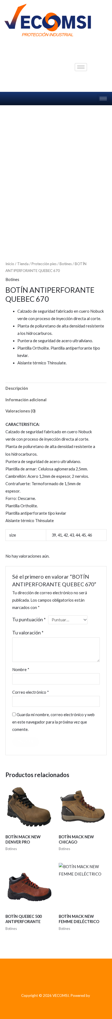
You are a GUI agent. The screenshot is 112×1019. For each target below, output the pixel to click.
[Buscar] (99, 72)
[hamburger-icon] (81, 67)
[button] (97, 50)
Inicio (9, 264)
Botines (66, 264)
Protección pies (44, 264)
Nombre (20, 669)
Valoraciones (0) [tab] (20, 411)
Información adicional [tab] (25, 399)
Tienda (23, 264)
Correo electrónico (30, 692)
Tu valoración (27, 633)
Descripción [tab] (16, 388)
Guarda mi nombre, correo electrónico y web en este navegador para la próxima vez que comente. (53, 722)
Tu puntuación (29, 619)
